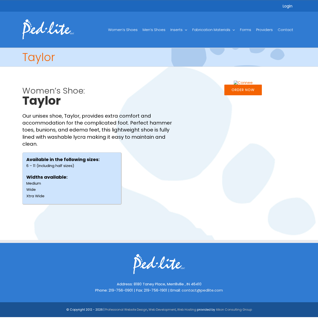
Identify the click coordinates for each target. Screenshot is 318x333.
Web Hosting (186, 309)
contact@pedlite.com (202, 290)
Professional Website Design (126, 309)
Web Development (162, 309)
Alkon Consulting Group (234, 309)
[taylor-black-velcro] (243, 82)
